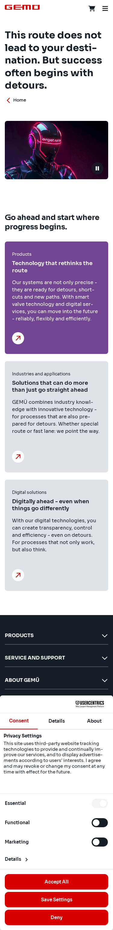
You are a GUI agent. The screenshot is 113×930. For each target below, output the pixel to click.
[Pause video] (97, 168)
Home (19, 100)
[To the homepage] (22, 7)
